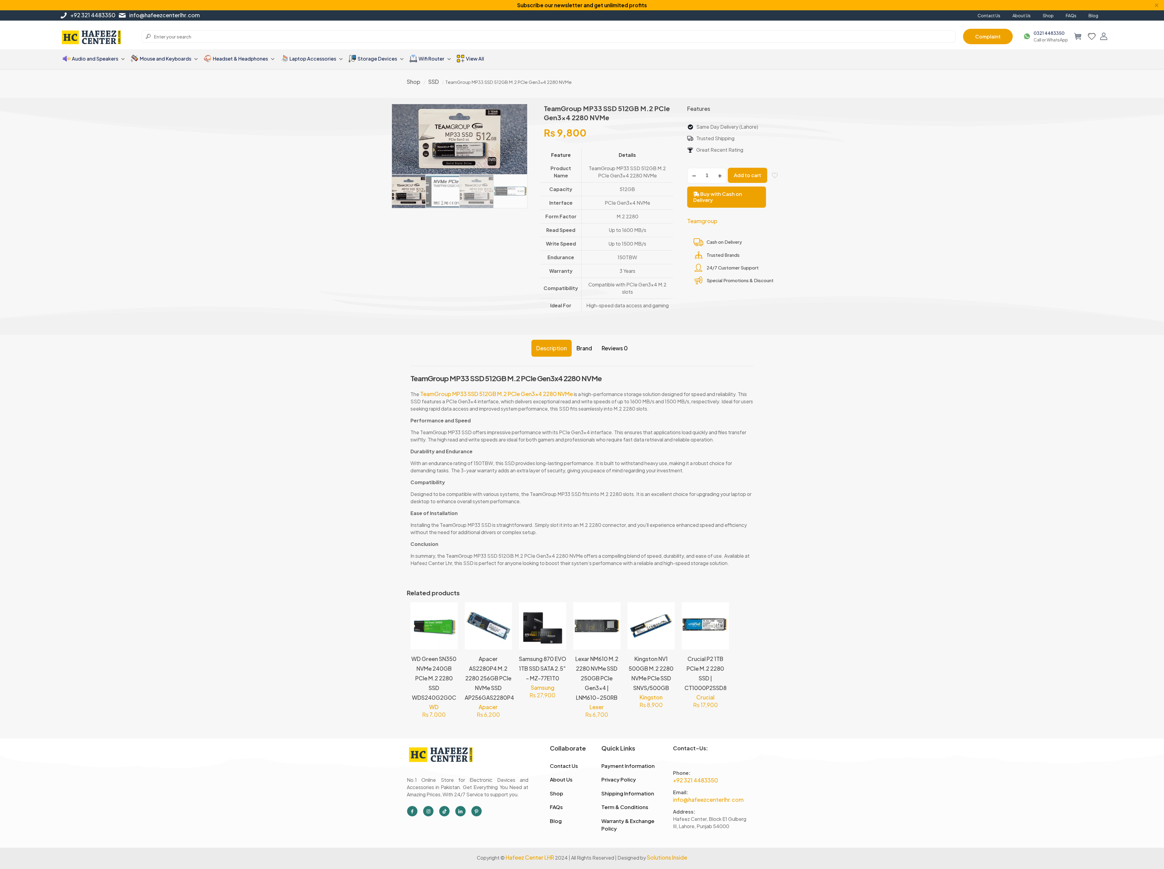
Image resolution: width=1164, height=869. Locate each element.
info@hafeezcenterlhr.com (164, 15)
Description (551, 348)
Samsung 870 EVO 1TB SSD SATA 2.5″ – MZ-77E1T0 (542, 668)
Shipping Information (627, 793)
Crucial (705, 697)
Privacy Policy (618, 779)
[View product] (449, 623)
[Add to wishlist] (449, 636)
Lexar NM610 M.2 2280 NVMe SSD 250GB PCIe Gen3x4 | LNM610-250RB (596, 678)
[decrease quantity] (694, 175)
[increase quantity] (719, 175)
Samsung (542, 687)
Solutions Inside (667, 857)
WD (434, 706)
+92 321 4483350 (92, 15)
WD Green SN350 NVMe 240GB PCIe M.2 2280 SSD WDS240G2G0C (434, 678)
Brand (584, 348)
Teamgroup (702, 220)
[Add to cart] (449, 610)
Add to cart (747, 175)
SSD (433, 81)
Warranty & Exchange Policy (627, 825)
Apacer (488, 706)
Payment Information (628, 765)
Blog (556, 821)
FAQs (556, 807)
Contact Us (564, 765)
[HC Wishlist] (1091, 36)
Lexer (597, 706)
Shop (413, 81)
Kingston (651, 697)
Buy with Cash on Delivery (717, 197)
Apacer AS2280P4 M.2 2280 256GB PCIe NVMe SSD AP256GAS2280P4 (489, 678)
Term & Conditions (624, 807)
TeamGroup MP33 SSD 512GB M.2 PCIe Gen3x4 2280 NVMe (496, 393)
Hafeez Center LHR (530, 857)
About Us (561, 779)
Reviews (615, 348)
